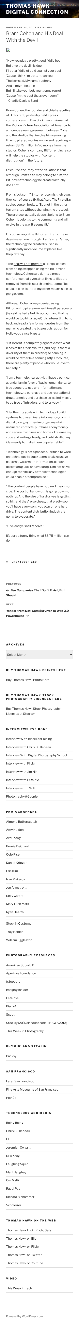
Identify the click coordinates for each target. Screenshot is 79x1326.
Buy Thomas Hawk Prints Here (27, 680)
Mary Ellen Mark (17, 904)
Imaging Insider (17, 990)
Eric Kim (12, 871)
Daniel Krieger (16, 863)
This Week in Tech (19, 1288)
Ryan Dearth (15, 912)
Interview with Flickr (20, 763)
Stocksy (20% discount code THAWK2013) (36, 1023)
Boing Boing (14, 1123)
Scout (10, 1014)
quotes (50, 323)
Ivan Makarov (15, 879)
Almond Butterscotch (21, 822)
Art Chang (13, 838)
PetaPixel (12, 998)
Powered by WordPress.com (24, 1316)
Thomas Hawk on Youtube (24, 1263)
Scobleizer (13, 1205)
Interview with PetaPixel (23, 780)
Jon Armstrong (16, 887)
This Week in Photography (25, 1031)
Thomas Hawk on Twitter (24, 1255)
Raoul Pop (13, 1188)
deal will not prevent (28, 264)
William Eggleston (19, 940)
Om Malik (12, 1180)
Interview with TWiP (20, 788)
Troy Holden (14, 932)
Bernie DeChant (17, 846)
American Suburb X (20, 965)
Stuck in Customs (18, 923)
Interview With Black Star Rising (29, 739)
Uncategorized (24, 561)
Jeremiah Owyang (18, 1147)
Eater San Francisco (20, 1081)
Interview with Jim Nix (21, 772)
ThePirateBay (62, 199)
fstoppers (13, 981)
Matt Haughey (16, 1172)
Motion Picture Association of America (39, 125)
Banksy (11, 1056)
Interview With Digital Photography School (36, 755)
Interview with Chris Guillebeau (28, 747)
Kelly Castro (14, 896)
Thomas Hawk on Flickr (22, 1246)
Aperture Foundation (21, 973)
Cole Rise (13, 854)
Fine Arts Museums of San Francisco (32, 1089)
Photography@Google (22, 796)
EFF (9, 1139)
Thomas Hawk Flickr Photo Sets (28, 1230)
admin (47, 27)
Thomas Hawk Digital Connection (37, 9)
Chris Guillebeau (18, 1131)
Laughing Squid (17, 1164)
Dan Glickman (40, 120)
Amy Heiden (15, 830)
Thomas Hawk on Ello (21, 1238)
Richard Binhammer (20, 1197)
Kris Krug (13, 1156)
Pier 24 (11, 1006)
